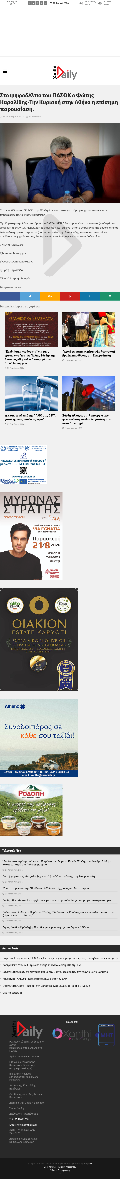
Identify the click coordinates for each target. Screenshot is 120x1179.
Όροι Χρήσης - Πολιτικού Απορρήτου (60, 1167)
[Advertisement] (60, 34)
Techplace (87, 1163)
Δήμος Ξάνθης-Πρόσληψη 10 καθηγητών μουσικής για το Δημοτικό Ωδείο (45, 927)
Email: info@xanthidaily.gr (23, 1124)
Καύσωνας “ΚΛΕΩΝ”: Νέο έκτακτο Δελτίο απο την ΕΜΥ (35, 978)
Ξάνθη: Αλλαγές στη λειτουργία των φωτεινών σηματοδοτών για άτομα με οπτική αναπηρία (86, 419)
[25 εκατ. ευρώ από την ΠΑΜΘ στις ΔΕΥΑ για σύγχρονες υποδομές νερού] (31, 394)
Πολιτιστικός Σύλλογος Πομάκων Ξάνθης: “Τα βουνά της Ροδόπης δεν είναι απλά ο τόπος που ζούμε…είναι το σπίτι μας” (57, 913)
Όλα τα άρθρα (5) (12, 992)
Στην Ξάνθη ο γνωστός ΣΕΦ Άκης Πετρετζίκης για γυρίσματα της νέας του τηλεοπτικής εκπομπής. (60, 958)
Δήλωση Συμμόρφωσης (60, 1170)
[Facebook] (30, 3)
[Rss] (45, 3)
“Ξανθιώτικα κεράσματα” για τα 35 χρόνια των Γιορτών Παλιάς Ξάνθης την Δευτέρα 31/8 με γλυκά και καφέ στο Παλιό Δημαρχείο (56, 863)
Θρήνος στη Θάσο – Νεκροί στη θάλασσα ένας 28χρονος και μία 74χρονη (46, 986)
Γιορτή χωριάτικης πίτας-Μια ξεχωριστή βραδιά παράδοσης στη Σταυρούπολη (48, 876)
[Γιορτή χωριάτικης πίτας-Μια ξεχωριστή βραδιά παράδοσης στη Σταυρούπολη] (88, 330)
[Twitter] (33, 3)
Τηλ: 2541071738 (19, 1119)
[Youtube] (41, 3)
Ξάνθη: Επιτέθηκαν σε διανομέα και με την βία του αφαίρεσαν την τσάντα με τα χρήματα (55, 972)
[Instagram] (37, 3)
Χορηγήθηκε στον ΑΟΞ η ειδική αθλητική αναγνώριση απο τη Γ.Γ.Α (41, 965)
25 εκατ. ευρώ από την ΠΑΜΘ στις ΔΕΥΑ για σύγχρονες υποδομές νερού (45, 888)
